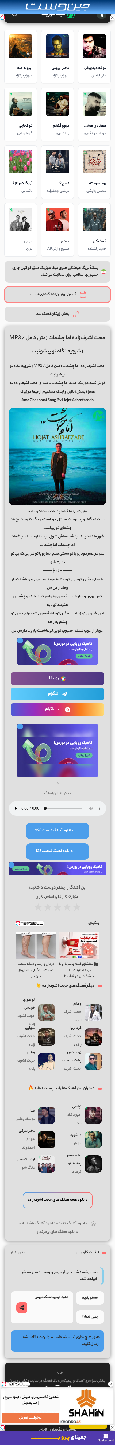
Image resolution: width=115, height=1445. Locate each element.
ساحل (62, 520)
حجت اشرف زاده (92, 366)
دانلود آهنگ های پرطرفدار (57, 1232)
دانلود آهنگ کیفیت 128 (54, 851)
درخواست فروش (30, 1418)
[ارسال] (21, 1307)
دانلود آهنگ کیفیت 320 (54, 831)
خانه (59, 1373)
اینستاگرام (53, 709)
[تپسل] (2, 17)
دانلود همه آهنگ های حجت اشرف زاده (58, 1200)
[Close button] (111, 1384)
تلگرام (53, 694)
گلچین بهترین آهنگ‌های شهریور (52, 295)
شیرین (91, 614)
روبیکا (54, 678)
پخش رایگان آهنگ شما (53, 314)
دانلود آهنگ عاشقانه (38, 1224)
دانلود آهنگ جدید (73, 1224)
